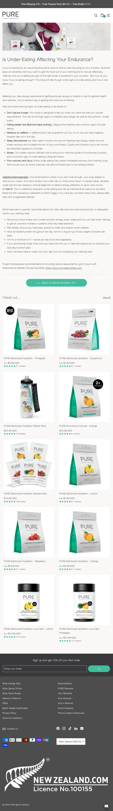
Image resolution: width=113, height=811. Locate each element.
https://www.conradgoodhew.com (63, 268)
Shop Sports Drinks (12, 688)
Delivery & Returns (12, 698)
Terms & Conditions (12, 718)
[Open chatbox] (106, 806)
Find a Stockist (65, 703)
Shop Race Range (12, 693)
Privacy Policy (9, 713)
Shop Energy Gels (11, 683)
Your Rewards (65, 693)
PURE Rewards (65, 688)
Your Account (64, 698)
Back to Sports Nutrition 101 (59, 282)
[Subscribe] (99, 668)
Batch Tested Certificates (15, 708)
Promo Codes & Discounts (71, 713)
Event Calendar (66, 708)
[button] (10, 366)
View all (106, 297)
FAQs (5, 703)
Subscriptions (65, 683)
